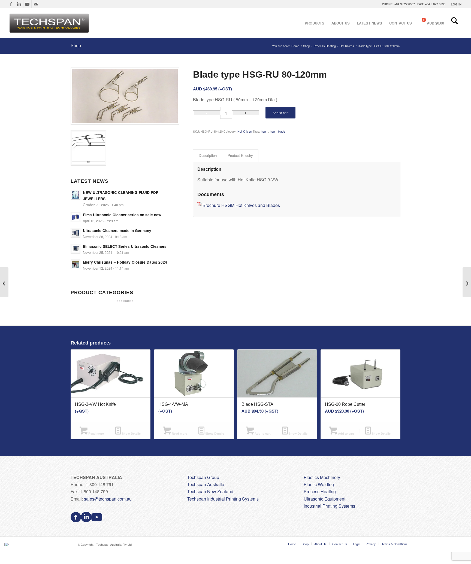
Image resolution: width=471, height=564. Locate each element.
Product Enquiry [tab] (240, 155)
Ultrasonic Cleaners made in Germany (117, 230)
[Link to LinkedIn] (19, 4)
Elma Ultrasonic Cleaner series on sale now (122, 214)
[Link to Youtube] (27, 4)
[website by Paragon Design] (7, 544)
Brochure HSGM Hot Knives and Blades (241, 205)
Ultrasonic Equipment (324, 499)
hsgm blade (277, 131)
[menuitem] (454, 4)
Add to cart (280, 112)
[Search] (454, 23)
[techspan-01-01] (50, 23)
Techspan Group (203, 477)
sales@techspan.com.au (108, 499)
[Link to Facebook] (11, 4)
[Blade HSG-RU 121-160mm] (467, 282)
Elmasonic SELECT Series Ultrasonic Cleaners (125, 246)
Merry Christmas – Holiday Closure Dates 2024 (125, 262)
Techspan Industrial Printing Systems (223, 499)
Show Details (131, 433)
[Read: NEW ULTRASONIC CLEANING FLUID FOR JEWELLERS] (75, 195)
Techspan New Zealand (210, 491)
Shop (76, 45)
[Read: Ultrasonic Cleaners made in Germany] (75, 233)
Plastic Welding (319, 484)
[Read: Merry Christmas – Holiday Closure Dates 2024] (75, 264)
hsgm (264, 131)
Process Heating (320, 491)
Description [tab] (208, 155)
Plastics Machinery (322, 477)
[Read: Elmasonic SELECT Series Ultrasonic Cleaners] (75, 249)
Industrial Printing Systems (329, 506)
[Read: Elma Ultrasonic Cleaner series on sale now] (75, 217)
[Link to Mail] (36, 4)
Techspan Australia (205, 484)
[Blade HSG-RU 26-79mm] (4, 282)
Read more (95, 433)
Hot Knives (244, 131)
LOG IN (456, 4)
